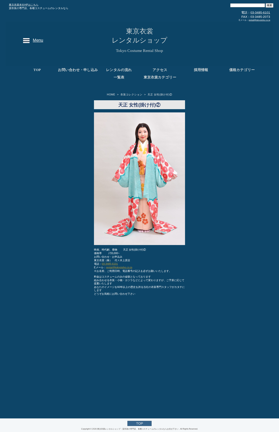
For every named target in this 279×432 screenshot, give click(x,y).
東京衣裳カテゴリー (160, 77)
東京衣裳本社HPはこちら (23, 4)
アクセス (160, 70)
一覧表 (119, 77)
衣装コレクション (131, 94)
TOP (37, 70)
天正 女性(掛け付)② (160, 94)
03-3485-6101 (260, 12)
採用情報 (201, 70)
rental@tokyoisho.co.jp (259, 20)
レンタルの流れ (119, 70)
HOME (111, 94)
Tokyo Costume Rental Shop (139, 50)
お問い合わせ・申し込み (78, 70)
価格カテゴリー (242, 70)
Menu (38, 40)
